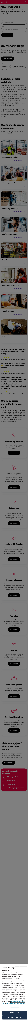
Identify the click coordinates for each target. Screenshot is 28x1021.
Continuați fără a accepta (21, 966)
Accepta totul (14, 1012)
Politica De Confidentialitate (15, 1003)
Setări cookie (15, 1007)
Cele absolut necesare (15, 1017)
